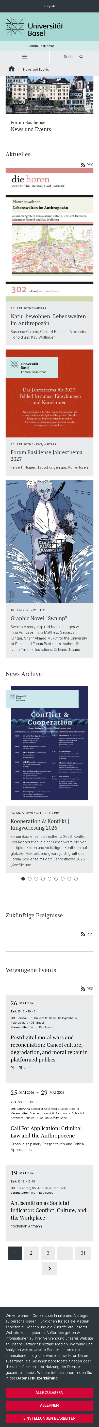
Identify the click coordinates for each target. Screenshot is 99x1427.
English (49, 6)
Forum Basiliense (41, 46)
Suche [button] (69, 56)
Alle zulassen (49, 1392)
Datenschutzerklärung (37, 1378)
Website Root (11, 68)
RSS (90, 165)
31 (83, 1253)
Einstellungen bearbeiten (49, 1418)
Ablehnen (49, 1405)
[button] (24, 57)
